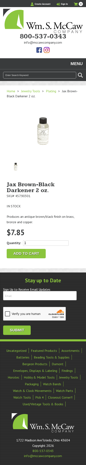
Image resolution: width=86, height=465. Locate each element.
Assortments (70, 350)
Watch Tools (22, 397)
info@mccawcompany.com (43, 42)
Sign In (64, 4)
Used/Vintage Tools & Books (43, 404)
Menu (77, 63)
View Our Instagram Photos (46, 50)
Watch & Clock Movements (32, 391)
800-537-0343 (43, 36)
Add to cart (26, 253)
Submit (17, 330)
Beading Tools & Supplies (52, 357)
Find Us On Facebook (39, 50)
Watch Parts (64, 391)
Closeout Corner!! (60, 397)
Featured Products (44, 350)
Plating (51, 91)
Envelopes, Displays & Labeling (35, 371)
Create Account (42, 4)
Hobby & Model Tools (39, 377)
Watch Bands (52, 384)
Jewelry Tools (30, 91)
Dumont (57, 364)
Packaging (32, 384)
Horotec (13, 377)
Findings (67, 371)
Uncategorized (16, 350)
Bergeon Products (34, 364)
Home (11, 91)
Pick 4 (39, 397)
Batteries (22, 357)
